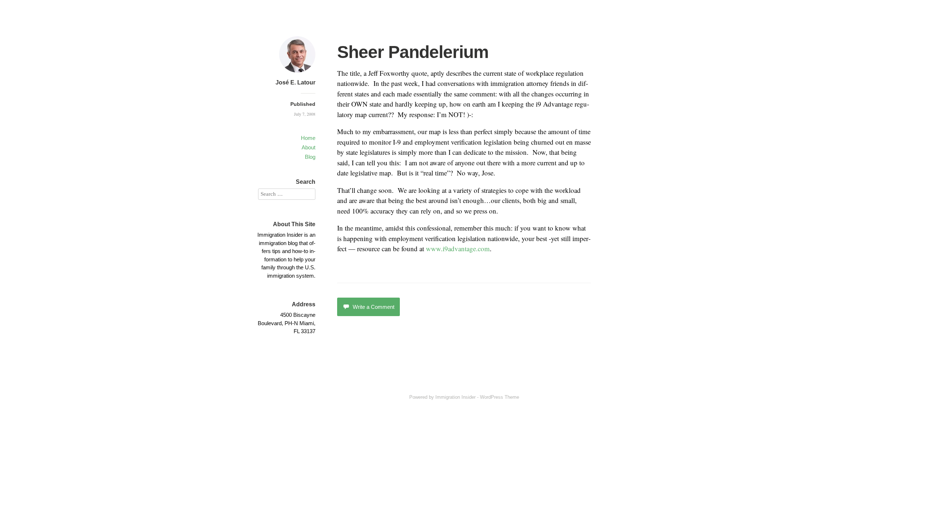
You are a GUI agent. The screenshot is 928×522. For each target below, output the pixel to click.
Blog (310, 157)
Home (308, 138)
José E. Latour (295, 82)
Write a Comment (373, 307)
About (308, 147)
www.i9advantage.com (458, 248)
